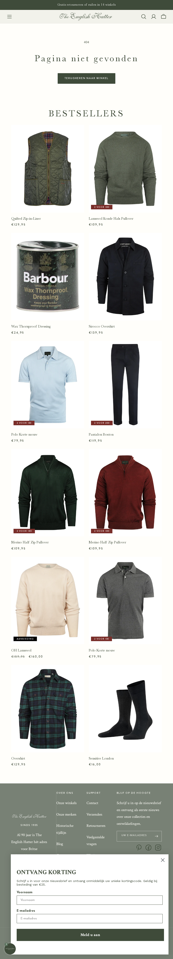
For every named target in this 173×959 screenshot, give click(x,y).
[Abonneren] (157, 836)
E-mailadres (26, 911)
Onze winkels (66, 803)
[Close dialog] (163, 860)
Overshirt (18, 758)
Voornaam (24, 892)
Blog (59, 843)
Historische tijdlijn (64, 829)
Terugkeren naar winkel (86, 78)
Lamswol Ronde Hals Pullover (111, 219)
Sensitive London (101, 758)
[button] (9, 17)
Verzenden (94, 814)
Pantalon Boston (101, 434)
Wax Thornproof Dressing (31, 326)
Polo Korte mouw (24, 434)
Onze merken (66, 814)
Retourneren (95, 825)
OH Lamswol (21, 650)
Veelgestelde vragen (95, 841)
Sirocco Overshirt (102, 326)
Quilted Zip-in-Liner (26, 219)
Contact (92, 803)
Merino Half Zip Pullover (30, 542)
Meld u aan (90, 934)
